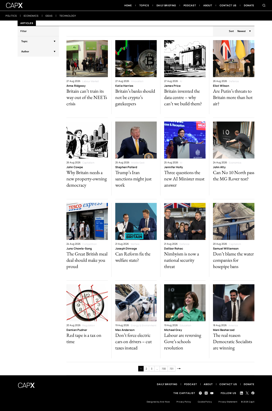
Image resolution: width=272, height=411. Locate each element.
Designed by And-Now (158, 401)
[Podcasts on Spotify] (200, 393)
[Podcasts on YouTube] (211, 393)
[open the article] (87, 77)
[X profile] (247, 393)
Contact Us (228, 384)
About (208, 384)
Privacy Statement (228, 401)
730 (164, 368)
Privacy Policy (184, 401)
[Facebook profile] (252, 393)
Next (179, 368)
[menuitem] (128, 5)
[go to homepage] (14, 5)
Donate (249, 384)
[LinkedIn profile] (241, 393)
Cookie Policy (205, 401)
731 (171, 368)
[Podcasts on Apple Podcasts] (206, 393)
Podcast (190, 384)
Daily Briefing (167, 384)
